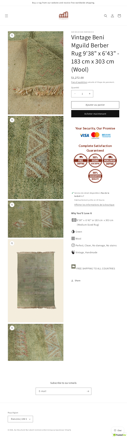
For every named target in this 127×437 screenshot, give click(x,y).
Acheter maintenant (95, 113)
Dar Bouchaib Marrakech (24, 430)
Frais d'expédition (79, 82)
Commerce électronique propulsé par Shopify (53, 430)
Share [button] (78, 280)
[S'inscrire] (87, 391)
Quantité (75, 87)
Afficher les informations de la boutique (94, 204)
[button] (6, 15)
